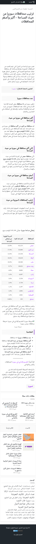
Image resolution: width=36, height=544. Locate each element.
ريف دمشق (30, 266)
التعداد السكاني (25, 489)
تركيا (6, 491)
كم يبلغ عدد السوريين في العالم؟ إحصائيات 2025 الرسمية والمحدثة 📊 (9, 405)
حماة (32, 270)
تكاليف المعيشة (17, 494)
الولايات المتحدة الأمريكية (16, 491)
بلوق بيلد (16, 534)
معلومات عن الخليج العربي (19, 9)
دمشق (32, 299)
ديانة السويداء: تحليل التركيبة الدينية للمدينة (12, 462)
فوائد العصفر (24, 512)
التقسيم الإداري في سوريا (20, 362)
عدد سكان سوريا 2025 (27, 403)
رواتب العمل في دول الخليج (13, 498)
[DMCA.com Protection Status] (18, 531)
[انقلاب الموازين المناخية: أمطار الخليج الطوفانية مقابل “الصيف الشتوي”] (28, 437)
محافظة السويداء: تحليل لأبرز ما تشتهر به (12, 469)
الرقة (32, 258)
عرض (14, 89)
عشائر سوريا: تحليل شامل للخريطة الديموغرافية (13, 454)
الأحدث (27, 428)
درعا (32, 282)
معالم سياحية (18, 515)
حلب (32, 262)
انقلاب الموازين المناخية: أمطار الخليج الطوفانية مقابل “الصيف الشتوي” (12, 436)
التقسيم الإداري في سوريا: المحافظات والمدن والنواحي (9, 416)
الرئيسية (30, 9)
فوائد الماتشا (9, 512)
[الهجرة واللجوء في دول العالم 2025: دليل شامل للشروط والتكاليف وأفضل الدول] (28, 447)
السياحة (10, 489)
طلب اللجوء (20, 500)
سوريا (30, 386)
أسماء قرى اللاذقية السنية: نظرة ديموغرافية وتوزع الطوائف (27, 416)
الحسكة (31, 254)
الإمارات (32, 489)
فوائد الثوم (31, 512)
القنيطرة (31, 295)
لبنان (24, 515)
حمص (32, 245)
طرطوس (31, 291)
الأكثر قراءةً (9, 428)
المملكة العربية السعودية (29, 492)
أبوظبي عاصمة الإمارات (28, 486)
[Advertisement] (18, 43)
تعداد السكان (29, 494)
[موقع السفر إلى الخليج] (18, 2)
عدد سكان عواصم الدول (24, 504)
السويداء (31, 278)
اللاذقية (31, 286)
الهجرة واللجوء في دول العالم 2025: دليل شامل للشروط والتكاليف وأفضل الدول (12, 446)
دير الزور (31, 249)
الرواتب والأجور (16, 489)
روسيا (32, 501)
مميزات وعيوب (28, 517)
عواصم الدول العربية (26, 507)
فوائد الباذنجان (12, 510)
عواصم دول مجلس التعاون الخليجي (26, 510)
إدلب (32, 274)
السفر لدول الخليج (24, 528)
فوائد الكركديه (17, 512)
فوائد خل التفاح (30, 515)
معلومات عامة (9, 515)
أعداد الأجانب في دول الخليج (13, 486)
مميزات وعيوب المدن (14, 517)
